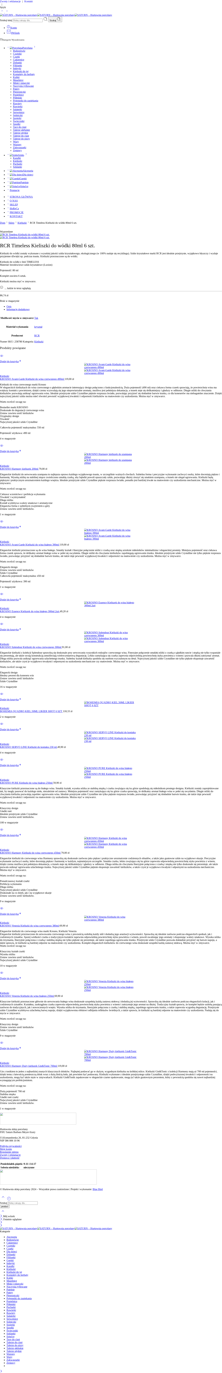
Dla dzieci (28, 174)
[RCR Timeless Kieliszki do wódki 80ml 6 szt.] (25, 234)
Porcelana (27, 48)
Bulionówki (19, 50)
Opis (9, 306)
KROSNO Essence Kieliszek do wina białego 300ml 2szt (30, 611)
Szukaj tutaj (6, 20)
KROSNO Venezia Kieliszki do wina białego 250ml (27, 996)
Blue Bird (98, 1189)
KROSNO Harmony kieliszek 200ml (19, 468)
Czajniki (17, 53)
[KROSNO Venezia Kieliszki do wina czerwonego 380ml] (111, 918)
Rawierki (17, 106)
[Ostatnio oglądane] (9, 1199)
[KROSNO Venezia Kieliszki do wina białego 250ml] (111, 986)
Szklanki (17, 166)
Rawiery (17, 103)
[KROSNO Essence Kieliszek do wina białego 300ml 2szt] (111, 604)
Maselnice (18, 80)
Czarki (16, 56)
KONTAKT (16, 216)
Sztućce (24, 186)
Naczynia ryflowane (23, 86)
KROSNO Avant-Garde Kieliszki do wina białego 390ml (29, 544)
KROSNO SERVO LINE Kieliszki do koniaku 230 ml (28, 747)
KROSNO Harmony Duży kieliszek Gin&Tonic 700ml (29, 1066)
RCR (37, 335)
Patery (16, 89)
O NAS (14, 200)
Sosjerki (17, 118)
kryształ (38, 326)
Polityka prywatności (11, 1146)
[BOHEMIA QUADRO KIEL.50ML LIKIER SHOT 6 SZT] (111, 704)
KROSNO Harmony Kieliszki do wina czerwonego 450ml (30, 852)
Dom (2, 222)
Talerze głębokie (21, 130)
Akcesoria (28, 170)
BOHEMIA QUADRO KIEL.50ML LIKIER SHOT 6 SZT (31, 711)
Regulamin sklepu (9, 1152)
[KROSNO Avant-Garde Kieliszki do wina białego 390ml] (111, 534)
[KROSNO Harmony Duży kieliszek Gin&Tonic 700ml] (111, 1056)
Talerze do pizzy (21, 138)
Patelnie (24, 182)
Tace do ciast (19, 127)
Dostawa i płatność (10, 1157)
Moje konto (6, 1149)
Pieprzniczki (19, 91)
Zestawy (17, 150)
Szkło (21, 155)
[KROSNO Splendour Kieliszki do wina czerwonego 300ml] (111, 637)
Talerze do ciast (21, 135)
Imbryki (17, 68)
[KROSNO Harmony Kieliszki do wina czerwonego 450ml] (111, 842)
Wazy (16, 141)
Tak (36, 318)
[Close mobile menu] (1, 1225)
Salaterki (17, 109)
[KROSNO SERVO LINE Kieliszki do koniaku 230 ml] (111, 737)
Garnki (23, 178)
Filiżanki (17, 65)
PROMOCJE (17, 212)
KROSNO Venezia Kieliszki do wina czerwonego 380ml (29, 925)
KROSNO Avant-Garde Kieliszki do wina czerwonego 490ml (32, 379)
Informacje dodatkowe (18, 309)
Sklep (11, 222)
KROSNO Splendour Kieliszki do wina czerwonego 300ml (31, 647)
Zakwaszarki (19, 147)
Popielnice (18, 94)
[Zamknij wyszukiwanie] (3, 1213)
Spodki (16, 124)
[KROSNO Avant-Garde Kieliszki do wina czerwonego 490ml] (111, 369)
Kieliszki (17, 161)
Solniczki (18, 115)
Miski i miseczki (21, 83)
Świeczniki (18, 121)
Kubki (16, 77)
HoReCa (14, 208)
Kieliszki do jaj (20, 71)
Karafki (17, 158)
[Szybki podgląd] (1, 357)
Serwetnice (18, 112)
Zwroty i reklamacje (10, 1155)
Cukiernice (18, 59)
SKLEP (14, 204)
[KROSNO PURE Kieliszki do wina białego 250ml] (111, 773)
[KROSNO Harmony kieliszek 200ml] (111, 458)
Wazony (17, 144)
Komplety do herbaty (24, 74)
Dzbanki (17, 62)
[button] (11, 361)
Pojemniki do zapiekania (25, 100)
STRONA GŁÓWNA (21, 196)
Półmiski (17, 97)
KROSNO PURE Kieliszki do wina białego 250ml (26, 782)
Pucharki (17, 164)
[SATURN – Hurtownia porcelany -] (56, 15)
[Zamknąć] (1, 1216)
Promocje (15, 190)
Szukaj (53, 20)
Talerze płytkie (20, 132)
